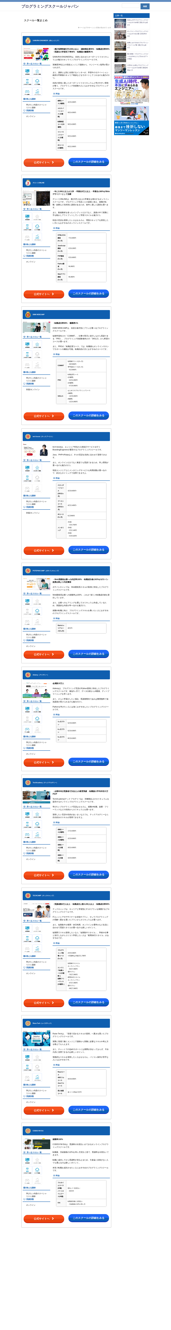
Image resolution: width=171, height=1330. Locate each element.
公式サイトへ (42, 162)
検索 (145, 6)
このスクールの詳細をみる (89, 161)
